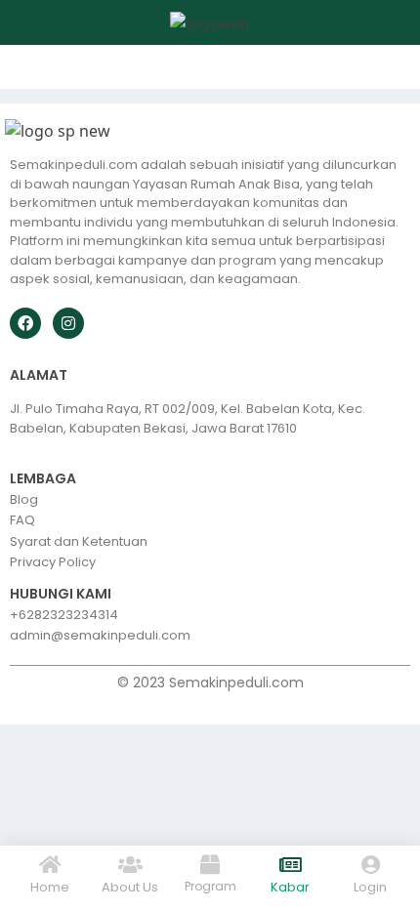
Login (370, 887)
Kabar (290, 887)
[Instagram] (68, 323)
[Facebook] (25, 323)
